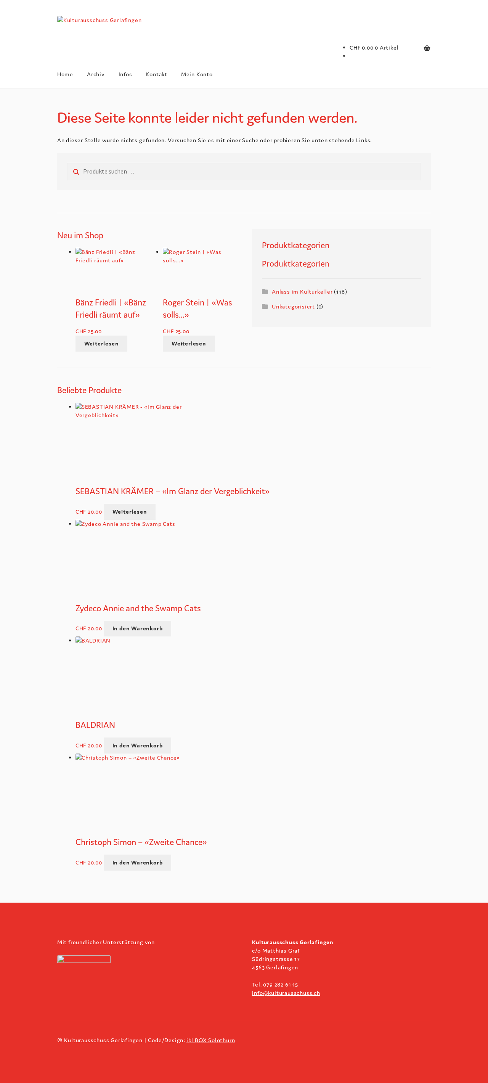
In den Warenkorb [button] (137, 628)
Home (65, 74)
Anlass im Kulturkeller (302, 291)
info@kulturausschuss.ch (286, 992)
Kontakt (156, 74)
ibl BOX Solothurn (210, 1040)
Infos (125, 74)
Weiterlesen (101, 343)
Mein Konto (197, 74)
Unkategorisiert (293, 306)
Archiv (96, 74)
